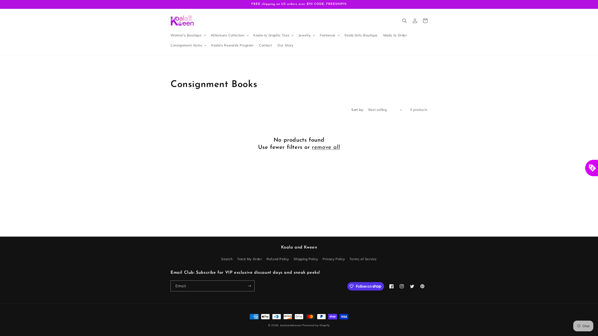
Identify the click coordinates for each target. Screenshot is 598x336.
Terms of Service (363, 259)
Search (227, 259)
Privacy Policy (334, 259)
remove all (326, 147)
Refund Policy (278, 259)
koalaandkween (291, 325)
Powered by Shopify (316, 325)
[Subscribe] (249, 285)
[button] (188, 35)
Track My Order (249, 259)
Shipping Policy (306, 259)
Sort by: (357, 110)
